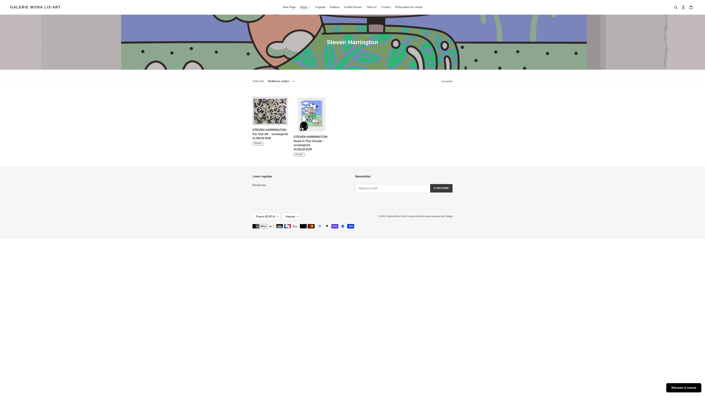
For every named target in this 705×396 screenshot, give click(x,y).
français (290, 216)
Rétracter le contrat (683, 387)
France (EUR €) (265, 216)
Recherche (259, 185)
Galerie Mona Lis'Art (35, 7)
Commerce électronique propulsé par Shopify (430, 216)
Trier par (258, 81)
